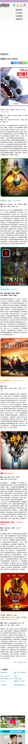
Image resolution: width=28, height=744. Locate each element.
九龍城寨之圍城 (18, 678)
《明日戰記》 (3, 684)
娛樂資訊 (19, 10)
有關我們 (19, 19)
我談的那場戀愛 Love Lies (6, 678)
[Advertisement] (15, 698)
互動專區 (19, 16)
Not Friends (3, 681)
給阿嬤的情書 (3, 672)
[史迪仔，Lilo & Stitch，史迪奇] (20, 662)
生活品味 (19, 13)
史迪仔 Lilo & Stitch (5, 676)
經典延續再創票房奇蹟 (19, 684)
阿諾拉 (15, 676)
